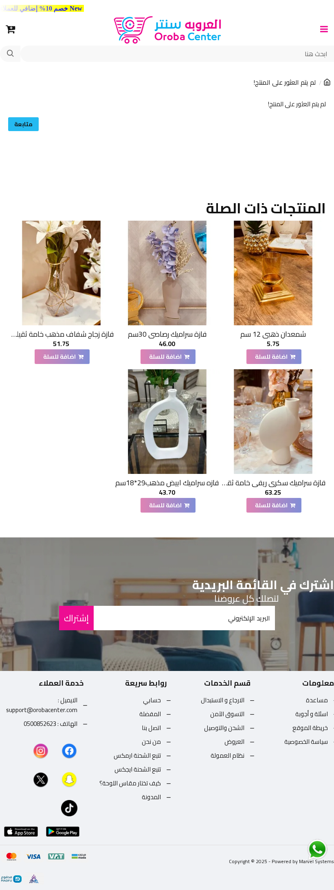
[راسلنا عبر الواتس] (303, 849)
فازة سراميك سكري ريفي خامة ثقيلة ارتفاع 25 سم (273, 482)
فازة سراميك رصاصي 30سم (167, 334)
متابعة (23, 124)
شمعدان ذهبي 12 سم (273, 334)
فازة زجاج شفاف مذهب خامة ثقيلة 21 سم (61, 334)
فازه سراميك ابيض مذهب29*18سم (167, 482)
